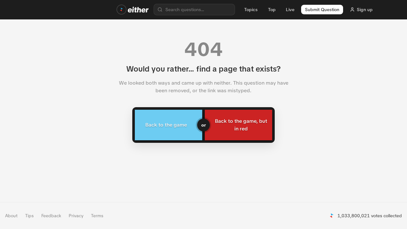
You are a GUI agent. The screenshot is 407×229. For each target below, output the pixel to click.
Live (290, 9)
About (11, 216)
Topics (251, 9)
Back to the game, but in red (241, 125)
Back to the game (166, 124)
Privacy (76, 216)
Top (272, 9)
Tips (29, 216)
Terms (97, 216)
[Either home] (132, 9)
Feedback (51, 216)
